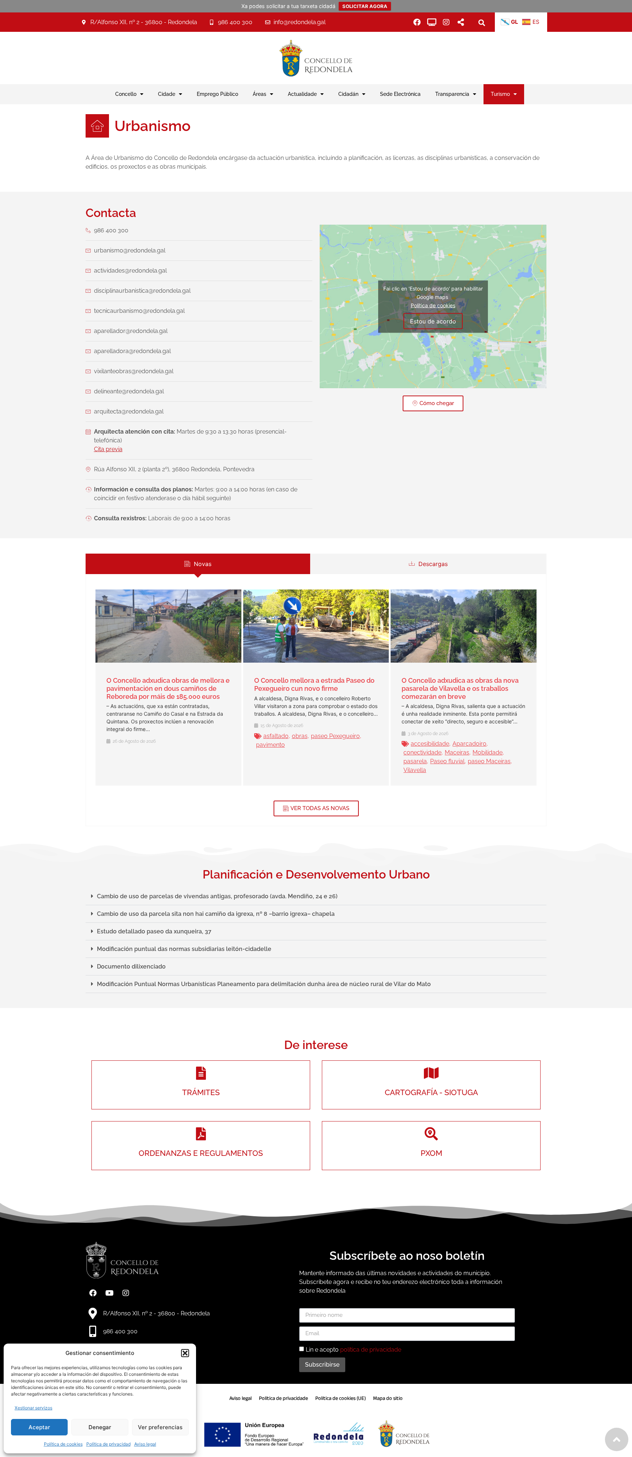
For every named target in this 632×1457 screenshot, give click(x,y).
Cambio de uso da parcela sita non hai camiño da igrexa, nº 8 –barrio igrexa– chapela (216, 913)
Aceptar (39, 1427)
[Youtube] (109, 1293)
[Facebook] (417, 22)
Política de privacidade (283, 1398)
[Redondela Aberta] (431, 22)
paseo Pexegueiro (335, 736)
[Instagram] (446, 22)
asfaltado (276, 736)
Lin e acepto (353, 1349)
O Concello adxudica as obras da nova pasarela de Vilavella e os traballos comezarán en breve (460, 688)
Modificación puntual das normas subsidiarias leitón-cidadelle (184, 948)
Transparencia (452, 94)
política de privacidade (370, 1349)
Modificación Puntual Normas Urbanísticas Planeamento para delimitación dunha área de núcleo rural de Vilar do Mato (264, 984)
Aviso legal (145, 1444)
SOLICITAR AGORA (364, 6)
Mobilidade (488, 752)
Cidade (166, 94)
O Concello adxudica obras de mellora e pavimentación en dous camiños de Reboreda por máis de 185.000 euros (168, 688)
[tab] (198, 564)
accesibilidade (430, 743)
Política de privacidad (108, 1444)
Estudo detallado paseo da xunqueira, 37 (154, 931)
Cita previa (108, 449)
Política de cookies (63, 1444)
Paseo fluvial (447, 761)
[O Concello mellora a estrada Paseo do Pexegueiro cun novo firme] (316, 626)
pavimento (270, 744)
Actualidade (302, 94)
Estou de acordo (433, 321)
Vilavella (414, 770)
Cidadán (348, 94)
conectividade (422, 752)
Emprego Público (217, 94)
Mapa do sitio (388, 1398)
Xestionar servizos (33, 1408)
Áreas (259, 94)
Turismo (500, 94)
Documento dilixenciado (131, 966)
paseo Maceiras (489, 761)
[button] (185, 1353)
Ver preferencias (160, 1427)
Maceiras (457, 752)
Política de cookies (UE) (340, 1398)
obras (300, 736)
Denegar (100, 1427)
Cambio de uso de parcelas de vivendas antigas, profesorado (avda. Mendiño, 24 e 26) (217, 896)
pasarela (415, 761)
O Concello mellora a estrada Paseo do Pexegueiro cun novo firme (314, 684)
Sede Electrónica (400, 94)
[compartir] (461, 22)
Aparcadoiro (469, 743)
